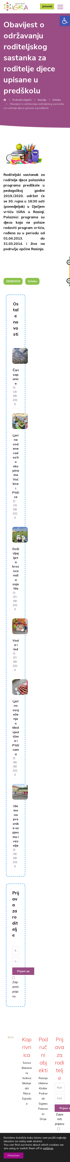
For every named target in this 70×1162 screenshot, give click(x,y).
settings (48, 1148)
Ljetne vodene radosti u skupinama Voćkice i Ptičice (15, 466)
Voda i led (16, 644)
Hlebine (43, 1083)
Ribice (27, 1093)
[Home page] (5, 99)
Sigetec (43, 1103)
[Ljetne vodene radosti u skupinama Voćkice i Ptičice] (20, 421)
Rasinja (43, 1078)
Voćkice (26, 1078)
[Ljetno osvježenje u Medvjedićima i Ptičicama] (20, 687)
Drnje (43, 1119)
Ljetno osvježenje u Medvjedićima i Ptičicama (15, 727)
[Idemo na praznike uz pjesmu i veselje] (20, 792)
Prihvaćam (13, 1155)
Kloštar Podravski (43, 1093)
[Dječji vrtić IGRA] (16, 6)
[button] (65, 21)
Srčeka (32, 281)
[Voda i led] (20, 626)
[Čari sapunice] (20, 356)
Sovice (27, 1062)
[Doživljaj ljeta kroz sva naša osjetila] (20, 535)
